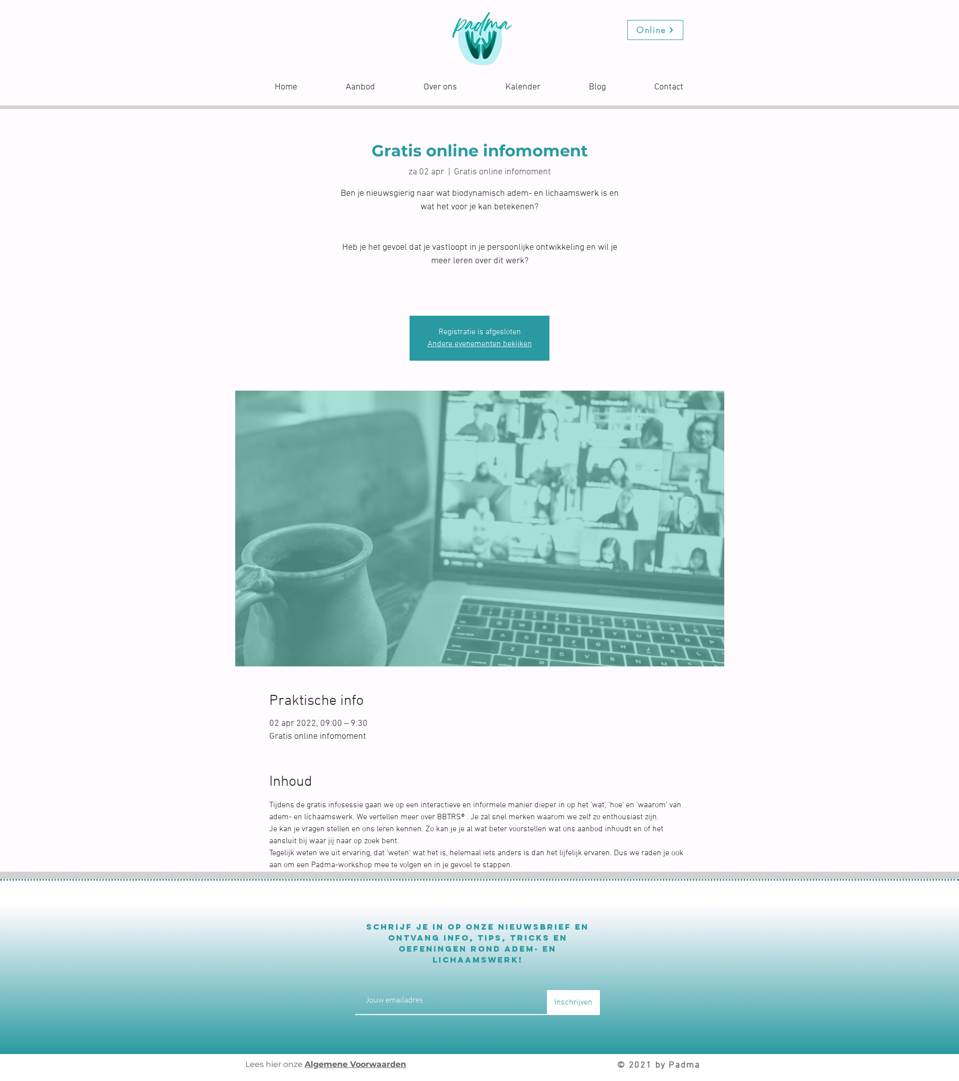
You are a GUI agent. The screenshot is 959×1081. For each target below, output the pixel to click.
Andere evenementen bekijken (480, 344)
